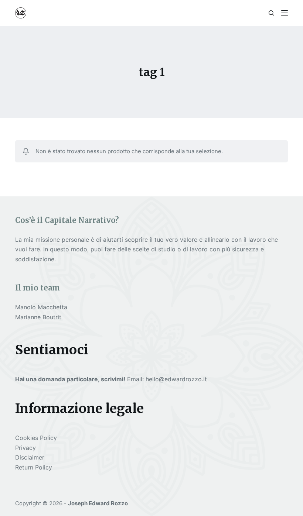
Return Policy (33, 467)
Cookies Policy (36, 437)
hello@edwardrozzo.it (176, 379)
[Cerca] (271, 13)
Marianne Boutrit (38, 317)
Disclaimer (29, 457)
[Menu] (284, 13)
